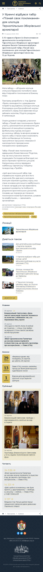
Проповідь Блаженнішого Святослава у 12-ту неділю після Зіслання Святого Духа (20, 455)
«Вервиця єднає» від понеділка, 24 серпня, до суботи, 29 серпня (21, 359)
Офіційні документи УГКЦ (21, 558)
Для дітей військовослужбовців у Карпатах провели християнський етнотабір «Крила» (28, 247)
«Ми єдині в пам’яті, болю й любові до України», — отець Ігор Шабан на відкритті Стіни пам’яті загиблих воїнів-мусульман (19, 329)
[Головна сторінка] (3, 8)
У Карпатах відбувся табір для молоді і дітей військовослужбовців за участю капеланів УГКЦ (28, 260)
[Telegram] (21, 533)
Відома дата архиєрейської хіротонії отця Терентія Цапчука (23, 378)
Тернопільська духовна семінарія (16, 217)
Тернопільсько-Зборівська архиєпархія (18, 213)
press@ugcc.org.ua (28, 540)
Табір (34, 217)
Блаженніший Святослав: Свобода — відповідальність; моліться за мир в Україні (19, 420)
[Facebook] (18, 533)
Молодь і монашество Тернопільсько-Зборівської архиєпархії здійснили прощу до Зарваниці (27, 272)
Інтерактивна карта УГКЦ (21, 560)
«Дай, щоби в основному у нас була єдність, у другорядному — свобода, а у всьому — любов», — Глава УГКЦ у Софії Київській (19, 491)
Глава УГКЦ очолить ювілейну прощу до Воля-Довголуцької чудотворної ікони (24, 368)
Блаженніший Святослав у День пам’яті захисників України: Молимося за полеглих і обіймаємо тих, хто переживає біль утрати (21, 316)
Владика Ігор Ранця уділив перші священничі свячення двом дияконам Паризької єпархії (20, 504)
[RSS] (24, 533)
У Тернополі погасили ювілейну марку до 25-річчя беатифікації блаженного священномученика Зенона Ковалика (27, 286)
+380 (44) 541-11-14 (15, 540)
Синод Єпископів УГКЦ (22, 556)
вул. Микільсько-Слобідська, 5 (14, 538)
